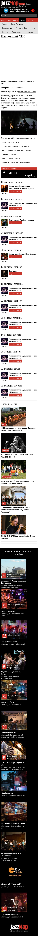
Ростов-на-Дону (22, 28)
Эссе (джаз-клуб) (8, 611)
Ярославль (16, 32)
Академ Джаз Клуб (9, 641)
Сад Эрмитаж (7, 793)
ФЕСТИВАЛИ (13, 20)
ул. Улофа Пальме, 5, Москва (12, 886)
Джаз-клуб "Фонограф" (11, 884)
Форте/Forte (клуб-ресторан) (13, 823)
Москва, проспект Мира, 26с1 (13, 644)
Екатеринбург (7, 28)
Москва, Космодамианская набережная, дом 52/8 (11, 586)
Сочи (33, 28)
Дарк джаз (13, 271)
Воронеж (5, 32)
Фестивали (28, 32)
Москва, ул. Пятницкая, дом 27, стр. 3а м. (14, 615)
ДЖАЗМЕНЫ (31, 20)
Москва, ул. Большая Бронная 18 (13, 827)
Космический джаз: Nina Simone (22, 254)
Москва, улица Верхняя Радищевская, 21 (10, 677)
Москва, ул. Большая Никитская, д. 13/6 (9, 859)
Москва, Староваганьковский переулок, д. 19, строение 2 (13, 768)
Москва (22, 4)
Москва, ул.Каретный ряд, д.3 (13, 796)
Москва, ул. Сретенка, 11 (11, 705)
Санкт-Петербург (17, 24)
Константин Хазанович (27, 92)
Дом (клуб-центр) (8, 732)
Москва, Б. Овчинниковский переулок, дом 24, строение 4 (13, 736)
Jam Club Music (7, 702)
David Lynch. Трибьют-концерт (22, 220)
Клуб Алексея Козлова (10, 914)
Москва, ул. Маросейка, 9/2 (12, 917)
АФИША (4, 20)
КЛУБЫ (22, 20)
